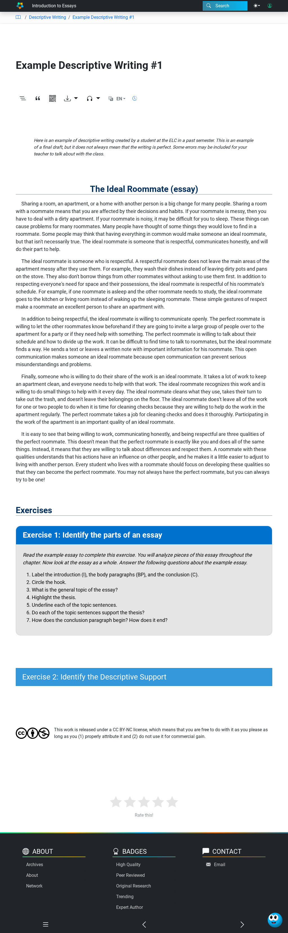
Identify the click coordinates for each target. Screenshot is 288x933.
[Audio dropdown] (93, 99)
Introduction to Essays (54, 5)
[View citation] (37, 99)
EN (119, 98)
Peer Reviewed (130, 875)
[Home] (19, 6)
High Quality (128, 864)
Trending (125, 896)
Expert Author (129, 907)
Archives (34, 864)
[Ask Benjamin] (275, 920)
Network (34, 886)
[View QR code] (52, 99)
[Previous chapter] (144, 924)
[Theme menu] (257, 6)
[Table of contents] (18, 17)
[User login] (270, 6)
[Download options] (71, 99)
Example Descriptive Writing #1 (103, 17)
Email (219, 864)
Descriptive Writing (47, 17)
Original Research (133, 886)
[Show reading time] (134, 98)
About (32, 875)
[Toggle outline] (23, 99)
